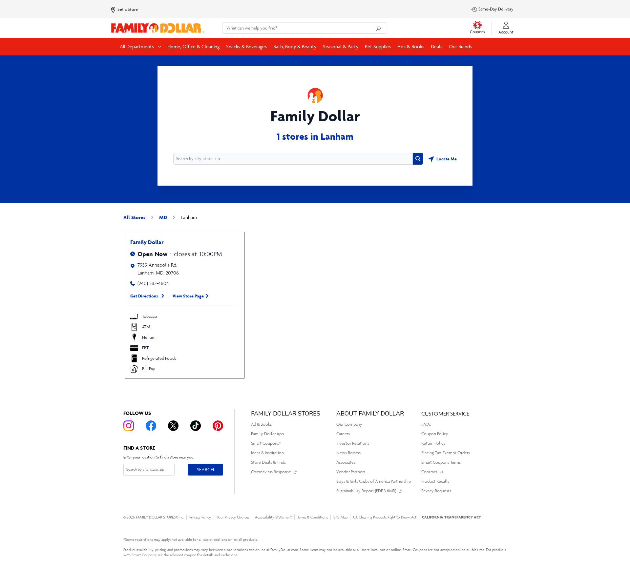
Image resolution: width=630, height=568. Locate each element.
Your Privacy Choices (233, 517)
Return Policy (433, 443)
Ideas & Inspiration (267, 453)
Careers (343, 433)
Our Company (349, 424)
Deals (436, 46)
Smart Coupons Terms (441, 462)
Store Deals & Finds (268, 462)
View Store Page (188, 296)
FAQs (426, 424)
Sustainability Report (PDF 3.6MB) (366, 491)
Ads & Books (410, 46)
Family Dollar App (267, 433)
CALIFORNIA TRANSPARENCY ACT (451, 517)
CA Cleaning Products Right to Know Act (384, 517)
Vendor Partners (350, 472)
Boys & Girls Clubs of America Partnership (373, 481)
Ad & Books (261, 424)
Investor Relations (352, 443)
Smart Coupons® (266, 443)
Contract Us (432, 472)
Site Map (340, 517)
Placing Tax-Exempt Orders (445, 453)
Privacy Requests (436, 491)
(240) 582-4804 (153, 283)
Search (205, 469)
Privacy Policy (200, 517)
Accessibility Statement (273, 517)
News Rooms (348, 453)
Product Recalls (435, 481)
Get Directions (144, 296)
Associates (345, 462)
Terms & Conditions (312, 517)
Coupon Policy (434, 433)
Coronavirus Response (271, 472)
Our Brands (460, 46)
